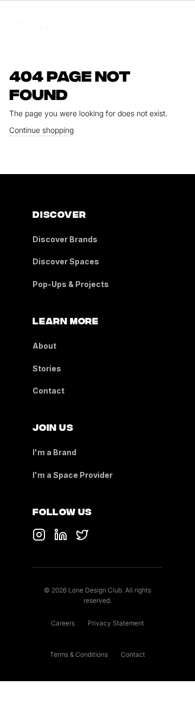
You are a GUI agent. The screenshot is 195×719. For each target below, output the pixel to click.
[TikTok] (39, 534)
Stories (46, 368)
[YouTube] (60, 534)
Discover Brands (65, 239)
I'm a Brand (54, 452)
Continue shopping (41, 130)
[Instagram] (82, 534)
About (44, 345)
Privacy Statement (116, 623)
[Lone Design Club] (32, 19)
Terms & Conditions (79, 654)
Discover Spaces (65, 261)
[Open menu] (177, 19)
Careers (63, 623)
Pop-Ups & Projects (70, 284)
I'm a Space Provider (72, 475)
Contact (48, 390)
